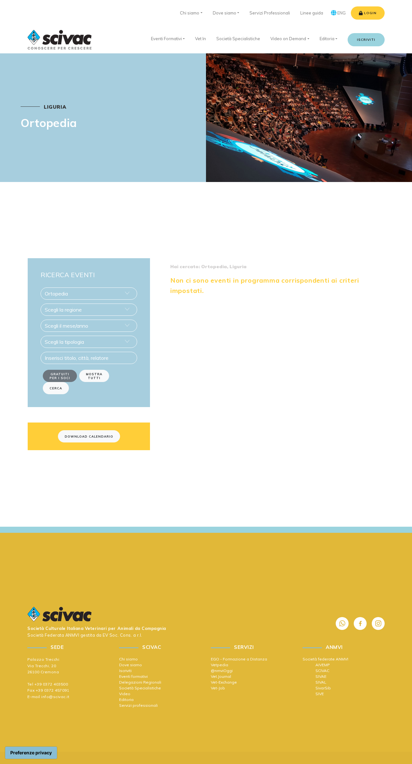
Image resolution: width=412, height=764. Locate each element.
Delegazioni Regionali (140, 682)
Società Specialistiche (140, 688)
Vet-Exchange (224, 682)
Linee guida (311, 12)
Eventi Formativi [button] (166, 38)
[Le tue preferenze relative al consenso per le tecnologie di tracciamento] (31, 753)
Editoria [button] (327, 38)
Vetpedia (219, 664)
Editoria (126, 699)
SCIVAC (322, 670)
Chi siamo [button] (189, 12)
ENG (341, 12)
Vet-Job (218, 688)
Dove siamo (130, 664)
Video (124, 693)
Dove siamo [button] (224, 12)
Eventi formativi (133, 676)
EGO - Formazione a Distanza (239, 659)
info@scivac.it (55, 696)
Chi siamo (128, 659)
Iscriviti (366, 40)
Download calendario (89, 436)
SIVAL (320, 682)
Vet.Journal (221, 676)
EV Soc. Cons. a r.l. (122, 635)
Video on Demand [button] (288, 38)
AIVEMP (322, 664)
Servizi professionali (138, 705)
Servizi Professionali (269, 12)
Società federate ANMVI (325, 659)
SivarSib (323, 688)
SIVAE (320, 676)
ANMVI (72, 635)
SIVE (319, 693)
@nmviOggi (222, 670)
